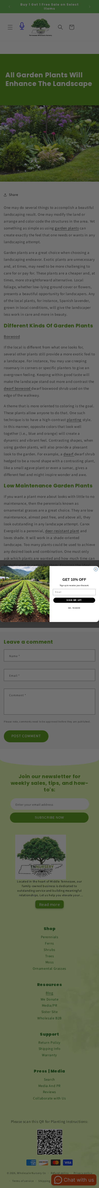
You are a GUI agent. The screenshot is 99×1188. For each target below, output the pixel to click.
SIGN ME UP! (74, 600)
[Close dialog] (96, 569)
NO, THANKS (74, 608)
